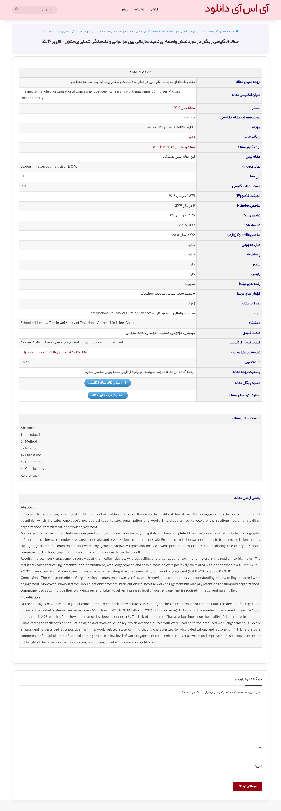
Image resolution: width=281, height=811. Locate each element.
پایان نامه (139, 9)
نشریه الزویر (187, 137)
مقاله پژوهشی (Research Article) (171, 147)
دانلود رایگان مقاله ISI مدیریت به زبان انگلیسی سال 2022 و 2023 (194, 32)
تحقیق (124, 9)
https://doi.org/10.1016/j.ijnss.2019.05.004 (54, 352)
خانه (233, 32)
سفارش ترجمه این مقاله (107, 395)
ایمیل (258, 766)
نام (259, 748)
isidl (155, 9)
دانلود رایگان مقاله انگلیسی (105, 382)
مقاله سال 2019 (184, 108)
